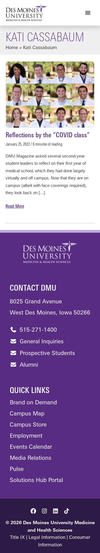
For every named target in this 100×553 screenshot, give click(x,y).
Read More (15, 207)
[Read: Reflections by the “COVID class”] (50, 94)
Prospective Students (46, 353)
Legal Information (47, 538)
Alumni (28, 365)
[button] (33, 511)
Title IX (17, 538)
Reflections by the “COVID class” (48, 135)
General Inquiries (41, 342)
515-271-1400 (37, 330)
